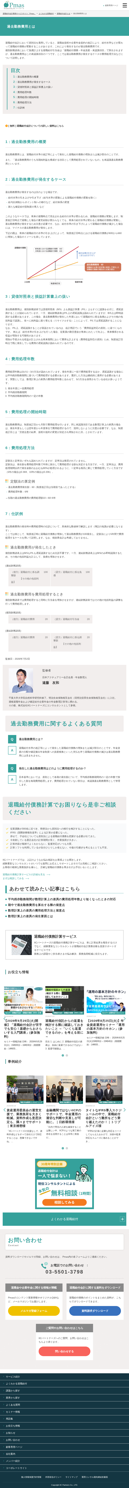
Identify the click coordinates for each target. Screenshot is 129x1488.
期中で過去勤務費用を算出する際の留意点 (36, 905)
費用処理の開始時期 (28, 97)
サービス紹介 (13, 1376)
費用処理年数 (24, 92)
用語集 (9, 1418)
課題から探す (13, 1390)
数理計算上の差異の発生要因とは (30, 916)
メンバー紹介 (13, 1461)
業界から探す (13, 1397)
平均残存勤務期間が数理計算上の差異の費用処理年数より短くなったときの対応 (62, 899)
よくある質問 (13, 1404)
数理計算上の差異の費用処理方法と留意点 (36, 910)
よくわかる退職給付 (64, 1219)
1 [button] (62, 1055)
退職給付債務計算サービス (55, 936)
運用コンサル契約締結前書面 (95, 1477)
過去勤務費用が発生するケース (33, 82)
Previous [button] (4, 1018)
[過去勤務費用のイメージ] (64, 266)
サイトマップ (72, 1477)
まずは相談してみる (13, 878)
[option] (23, 1018)
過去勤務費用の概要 (28, 76)
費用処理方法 (24, 102)
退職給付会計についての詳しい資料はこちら (40, 125)
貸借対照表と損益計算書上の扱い (35, 87)
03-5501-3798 (64, 1272)
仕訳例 (21, 107)
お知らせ (10, 1432)
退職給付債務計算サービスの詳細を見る (24, 874)
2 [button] (66, 1055)
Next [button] (124, 1018)
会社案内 (10, 1454)
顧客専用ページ (111, 5)
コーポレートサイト (16, 1468)
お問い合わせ (13, 1440)
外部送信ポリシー (53, 1477)
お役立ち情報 (13, 1425)
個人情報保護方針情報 (31, 1477)
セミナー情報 (13, 1411)
